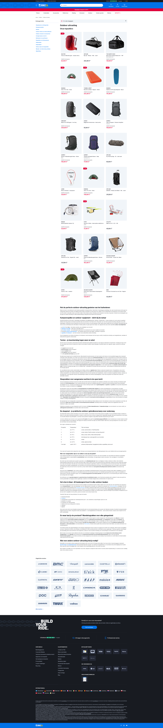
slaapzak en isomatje (65, 328)
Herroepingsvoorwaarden (42, 659)
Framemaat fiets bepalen (64, 663)
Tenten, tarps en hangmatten (42, 46)
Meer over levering (120, 710)
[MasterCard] (92, 651)
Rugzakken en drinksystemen (42, 40)
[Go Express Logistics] (116, 668)
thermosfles (86, 523)
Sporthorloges (63, 544)
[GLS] (108, 668)
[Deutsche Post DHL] (85, 668)
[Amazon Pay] (85, 658)
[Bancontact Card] (85, 651)
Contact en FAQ (61, 649)
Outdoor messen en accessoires (43, 33)
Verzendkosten (61, 656)
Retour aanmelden (62, 652)
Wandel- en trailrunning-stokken (43, 48)
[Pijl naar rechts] (80, 42)
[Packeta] (124, 668)
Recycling (38, 665)
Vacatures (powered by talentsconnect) (45, 654)
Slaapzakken (38, 44)
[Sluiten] (126, 20)
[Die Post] (100, 668)
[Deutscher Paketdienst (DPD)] (92, 668)
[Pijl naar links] (62, 42)
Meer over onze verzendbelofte (85, 713)
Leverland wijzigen (50, 705)
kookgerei (63, 498)
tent (64, 327)
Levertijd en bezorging (63, 668)
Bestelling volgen (62, 661)
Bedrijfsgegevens (40, 649)
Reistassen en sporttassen (42, 38)
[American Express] (108, 651)
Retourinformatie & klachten (64, 654)
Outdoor (40, 17)
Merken (60, 665)
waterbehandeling (113, 486)
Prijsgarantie (61, 670)
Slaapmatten (38, 42)
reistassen (69, 332)
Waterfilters (38, 51)
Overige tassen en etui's (41, 35)
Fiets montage (61, 672)
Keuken (37, 29)
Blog (59, 675)
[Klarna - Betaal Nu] (124, 651)
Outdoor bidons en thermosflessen (43, 31)
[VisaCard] (100, 651)
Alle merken (39, 609)
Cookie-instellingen (40, 663)
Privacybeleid (39, 661)
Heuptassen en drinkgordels (42, 25)
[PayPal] (116, 651)
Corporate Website (40, 652)
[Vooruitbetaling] (92, 658)
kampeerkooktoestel (80, 487)
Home (37, 17)
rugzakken (63, 332)
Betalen (59, 659)
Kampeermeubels (40, 27)
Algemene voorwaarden (41, 656)
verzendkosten (64, 700)
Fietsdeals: (77, 9)
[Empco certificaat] (85, 679)
